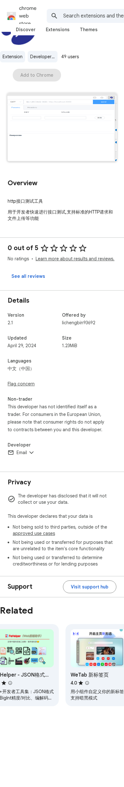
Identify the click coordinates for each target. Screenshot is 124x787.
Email (22, 452)
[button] (62, 127)
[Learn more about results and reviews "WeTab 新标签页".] (87, 683)
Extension (13, 57)
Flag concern (21, 384)
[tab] (26, 29)
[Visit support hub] (89, 586)
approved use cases (34, 533)
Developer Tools (44, 57)
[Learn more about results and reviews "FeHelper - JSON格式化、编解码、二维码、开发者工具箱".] (10, 683)
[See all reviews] (28, 276)
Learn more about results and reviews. (75, 259)
